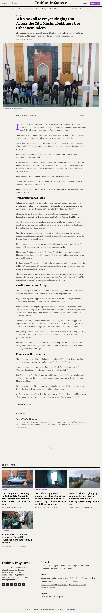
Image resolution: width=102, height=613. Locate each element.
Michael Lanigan (74, 507)
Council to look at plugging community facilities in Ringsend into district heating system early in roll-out (84, 498)
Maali (63, 609)
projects (60, 597)
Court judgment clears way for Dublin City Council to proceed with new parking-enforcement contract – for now (16, 498)
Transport (6, 531)
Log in (85, 3)
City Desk (20, 15)
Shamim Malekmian (8, 546)
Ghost (57, 609)
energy (71, 490)
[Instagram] (15, 584)
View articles (21, 427)
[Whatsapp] (19, 584)
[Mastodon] (23, 584)
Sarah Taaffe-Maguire (24, 39)
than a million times (42, 294)
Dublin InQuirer (36, 609)
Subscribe (95, 3)
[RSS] (7, 584)
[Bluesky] (11, 584)
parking (4, 490)
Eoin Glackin (6, 507)
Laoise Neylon (40, 507)
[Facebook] (3, 584)
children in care (41, 490)
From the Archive (48, 597)
